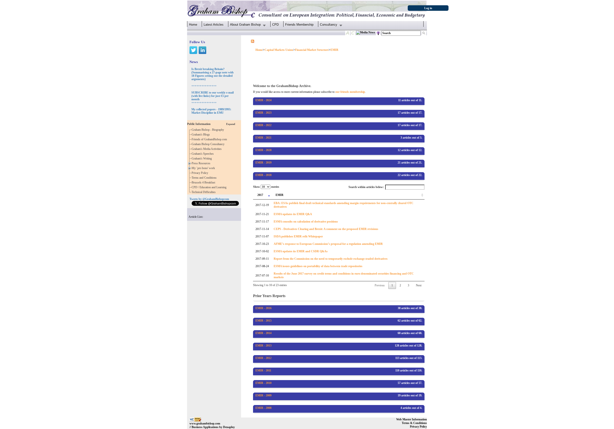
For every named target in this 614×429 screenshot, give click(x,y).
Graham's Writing (202, 158)
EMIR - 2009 (263, 395)
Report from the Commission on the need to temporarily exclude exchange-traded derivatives (331, 258)
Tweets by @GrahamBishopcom (209, 199)
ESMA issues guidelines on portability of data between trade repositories (318, 266)
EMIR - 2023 (263, 112)
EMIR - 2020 (263, 150)
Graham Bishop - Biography (208, 129)
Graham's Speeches (203, 153)
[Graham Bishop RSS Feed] (252, 41)
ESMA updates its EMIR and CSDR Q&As (301, 251)
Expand (230, 124)
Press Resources (202, 163)
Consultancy (328, 24)
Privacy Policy (201, 173)
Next (418, 285)
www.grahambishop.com (204, 423)
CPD (275, 24)
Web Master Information (411, 419)
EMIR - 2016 (263, 308)
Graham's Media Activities (207, 149)
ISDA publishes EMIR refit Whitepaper (298, 236)
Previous (380, 285)
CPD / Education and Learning (210, 187)
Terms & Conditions (414, 423)
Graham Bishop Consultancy (209, 144)
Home (193, 24)
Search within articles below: (366, 187)
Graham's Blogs (201, 134)
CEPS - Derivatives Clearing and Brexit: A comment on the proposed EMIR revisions (326, 229)
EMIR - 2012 (263, 358)
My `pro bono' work (204, 168)
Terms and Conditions (205, 177)
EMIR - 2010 (263, 383)
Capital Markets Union (279, 50)
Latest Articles (214, 24)
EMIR (334, 50)
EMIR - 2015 (263, 320)
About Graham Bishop (245, 24)
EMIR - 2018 (263, 175)
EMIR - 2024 (263, 100)
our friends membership (350, 92)
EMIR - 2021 (263, 137)
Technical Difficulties (204, 192)
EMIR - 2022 (263, 125)
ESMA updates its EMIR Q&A (293, 214)
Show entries (266, 186)
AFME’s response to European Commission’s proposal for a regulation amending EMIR (328, 244)
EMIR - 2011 (263, 370)
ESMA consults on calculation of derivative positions (306, 221)
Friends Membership (299, 24)
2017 (260, 195)
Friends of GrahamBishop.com (210, 139)
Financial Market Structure (312, 50)
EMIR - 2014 (263, 333)
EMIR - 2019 (263, 162)
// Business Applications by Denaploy (212, 427)
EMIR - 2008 (263, 408)
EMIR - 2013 (263, 345)
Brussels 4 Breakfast (204, 182)
